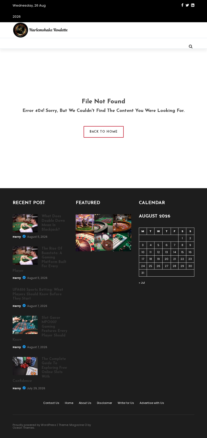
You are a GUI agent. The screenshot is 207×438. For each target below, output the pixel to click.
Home (69, 403)
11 (150, 252)
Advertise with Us (152, 403)
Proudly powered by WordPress (34, 425)
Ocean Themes (23, 428)
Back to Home (104, 131)
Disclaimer (104, 403)
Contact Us (51, 403)
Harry (17, 237)
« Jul (142, 283)
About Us (85, 403)
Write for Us (126, 403)
